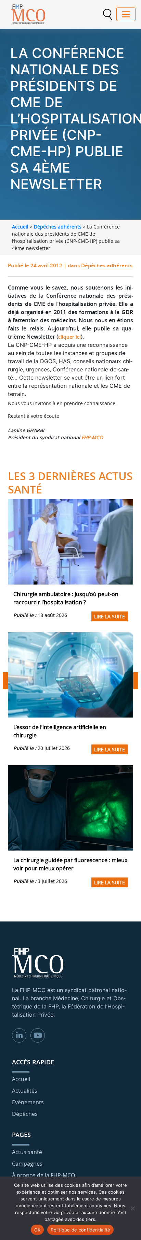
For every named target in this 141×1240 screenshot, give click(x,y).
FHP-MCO (92, 437)
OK (37, 1229)
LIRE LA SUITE (109, 616)
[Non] (132, 1208)
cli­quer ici (69, 337)
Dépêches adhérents (57, 226)
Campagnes (27, 1163)
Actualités (24, 1090)
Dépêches (25, 1114)
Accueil (20, 226)
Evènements (28, 1102)
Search (107, 14)
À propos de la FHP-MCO (43, 1175)
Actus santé (27, 1152)
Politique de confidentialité (80, 1229)
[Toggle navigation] (126, 14)
